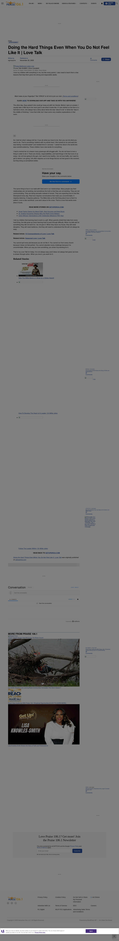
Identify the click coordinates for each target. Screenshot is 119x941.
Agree (91, 931)
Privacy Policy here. (40, 932)
